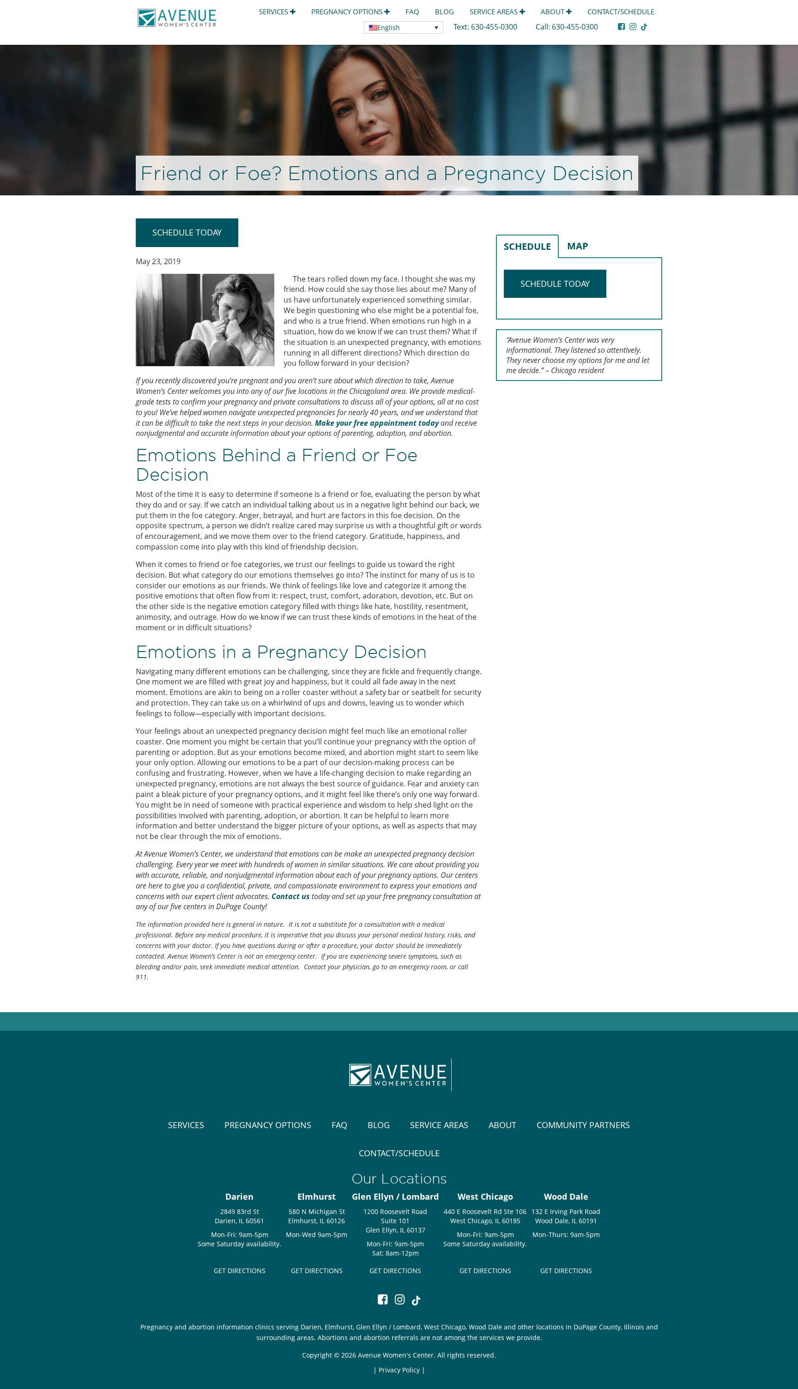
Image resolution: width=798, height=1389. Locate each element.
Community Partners (583, 1124)
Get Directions (240, 1270)
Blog (444, 11)
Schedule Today (187, 232)
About (553, 11)
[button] (403, 27)
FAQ (412, 11)
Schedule (527, 246)
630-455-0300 (495, 27)
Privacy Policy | (402, 1369)
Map (577, 246)
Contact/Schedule (620, 11)
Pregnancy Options (347, 11)
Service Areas (495, 11)
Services (274, 11)
